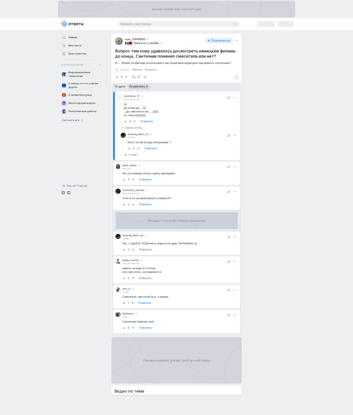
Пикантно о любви (146, 43)
